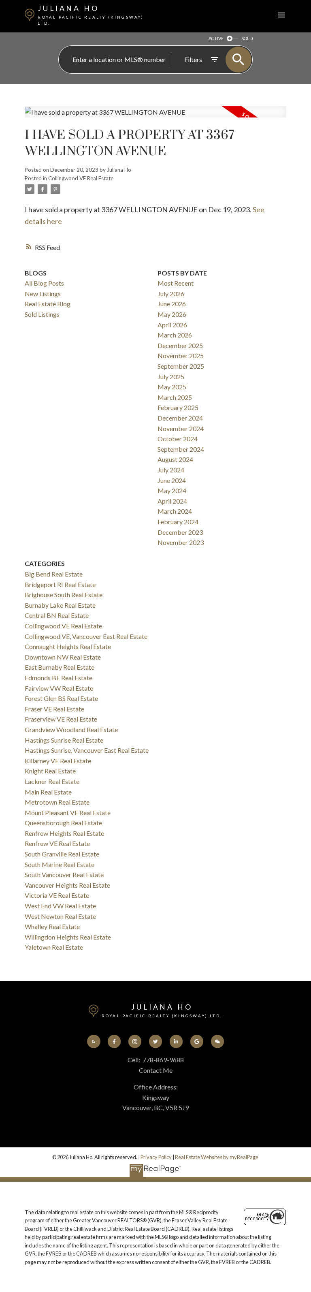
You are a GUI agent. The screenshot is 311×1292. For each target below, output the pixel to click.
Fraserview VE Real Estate (61, 719)
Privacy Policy (156, 1157)
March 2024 (175, 511)
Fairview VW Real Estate (59, 688)
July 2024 (171, 470)
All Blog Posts (44, 283)
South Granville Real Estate (62, 854)
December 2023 (180, 532)
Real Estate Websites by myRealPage (216, 1157)
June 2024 (172, 480)
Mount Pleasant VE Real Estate (68, 812)
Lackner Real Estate (52, 781)
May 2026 (172, 314)
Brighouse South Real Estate (63, 594)
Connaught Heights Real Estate (68, 646)
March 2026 (175, 335)
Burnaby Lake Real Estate (60, 605)
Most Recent (176, 283)
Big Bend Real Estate (54, 574)
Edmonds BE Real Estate (58, 677)
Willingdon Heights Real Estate (68, 937)
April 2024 (172, 501)
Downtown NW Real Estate (63, 657)
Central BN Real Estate (57, 615)
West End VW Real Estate (60, 906)
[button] (93, 1041)
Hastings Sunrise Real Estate (64, 740)
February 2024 (178, 521)
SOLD (247, 38)
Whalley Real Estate (52, 926)
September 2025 (181, 366)
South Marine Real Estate (59, 864)
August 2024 (175, 459)
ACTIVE (216, 38)
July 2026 (171, 293)
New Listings (43, 293)
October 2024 (178, 438)
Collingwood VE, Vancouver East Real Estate (86, 636)
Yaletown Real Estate (54, 947)
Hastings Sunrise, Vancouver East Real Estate (87, 750)
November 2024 (181, 428)
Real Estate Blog (47, 304)
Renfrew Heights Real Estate (64, 833)
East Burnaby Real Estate (59, 667)
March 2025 (175, 397)
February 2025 (178, 407)
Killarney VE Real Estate (58, 761)
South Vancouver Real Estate (64, 874)
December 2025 (180, 345)
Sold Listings (42, 314)
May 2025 (172, 387)
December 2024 (180, 418)
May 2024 (172, 490)
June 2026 (172, 304)
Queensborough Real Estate (63, 822)
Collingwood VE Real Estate (80, 178)
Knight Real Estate (50, 771)
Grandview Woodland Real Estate (71, 729)
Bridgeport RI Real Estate (60, 584)
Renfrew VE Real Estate (57, 843)
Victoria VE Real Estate (57, 895)
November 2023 (181, 542)
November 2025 (181, 355)
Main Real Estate (48, 792)
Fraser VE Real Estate (54, 709)
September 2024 (181, 449)
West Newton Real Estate (60, 916)
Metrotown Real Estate (57, 802)
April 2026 (172, 325)
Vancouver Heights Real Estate (67, 885)
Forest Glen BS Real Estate (61, 698)
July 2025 (171, 376)
